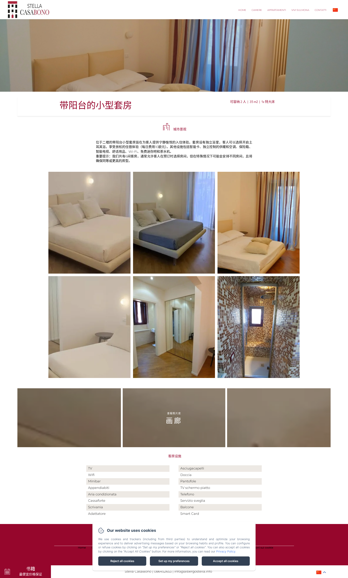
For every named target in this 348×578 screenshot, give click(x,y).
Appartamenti (276, 10)
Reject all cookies (122, 561)
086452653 (163, 571)
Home (242, 10)
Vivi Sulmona (300, 10)
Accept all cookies (225, 561)
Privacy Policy (225, 551)
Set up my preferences (174, 561)
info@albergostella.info (193, 571)
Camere (257, 10)
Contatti (320, 10)
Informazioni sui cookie (258, 547)
